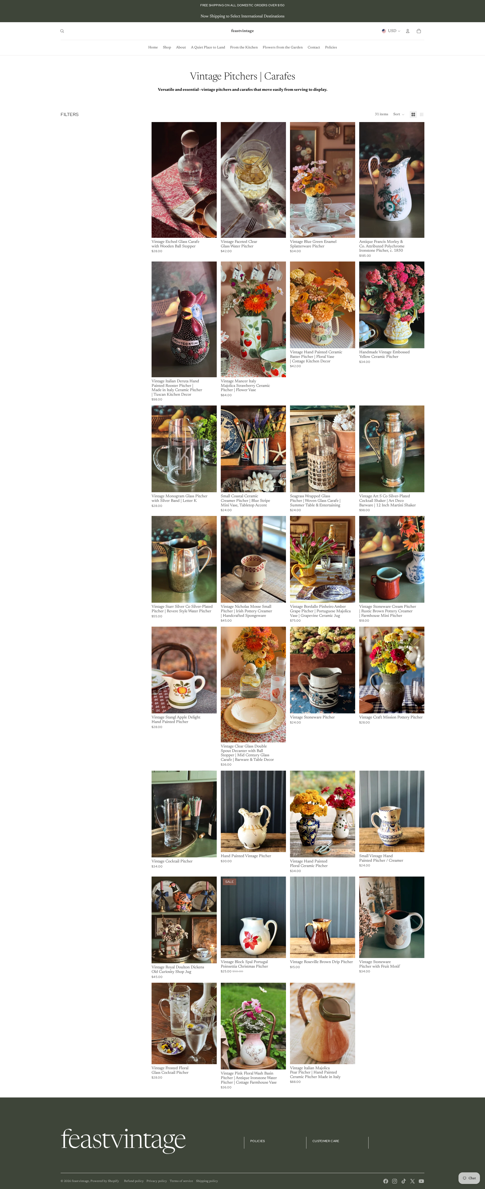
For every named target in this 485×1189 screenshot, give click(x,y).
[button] (399, 114)
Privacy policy (157, 1181)
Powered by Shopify (104, 1181)
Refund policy (134, 1181)
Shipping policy (207, 1181)
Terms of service (181, 1181)
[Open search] (62, 31)
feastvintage (80, 1181)
